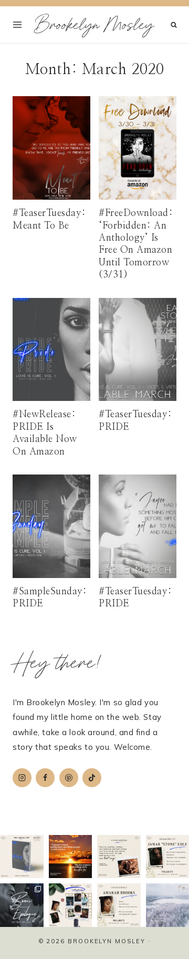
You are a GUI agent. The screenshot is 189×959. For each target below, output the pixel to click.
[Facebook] (45, 777)
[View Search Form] (174, 25)
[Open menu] (17, 24)
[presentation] (51, 148)
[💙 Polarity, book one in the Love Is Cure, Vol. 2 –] (22, 857)
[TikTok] (91, 777)
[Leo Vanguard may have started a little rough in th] (119, 857)
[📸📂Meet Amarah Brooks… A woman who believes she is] (119, 905)
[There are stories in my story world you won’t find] (22, 905)
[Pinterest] (68, 777)
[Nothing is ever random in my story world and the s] (70, 905)
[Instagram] (22, 777)
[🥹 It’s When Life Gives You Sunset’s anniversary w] (70, 857)
